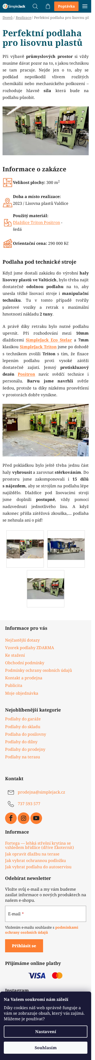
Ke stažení (15, 655)
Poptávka (66, 6)
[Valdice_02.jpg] (66, 541)
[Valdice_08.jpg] (25, 539)
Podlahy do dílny (21, 741)
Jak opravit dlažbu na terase (32, 854)
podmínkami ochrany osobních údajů (41, 930)
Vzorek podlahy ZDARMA (29, 647)
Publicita (13, 685)
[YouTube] (36, 818)
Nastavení (45, 1031)
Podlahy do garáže (23, 719)
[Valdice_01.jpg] (45, 580)
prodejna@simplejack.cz (41, 792)
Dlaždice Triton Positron (36, 222)
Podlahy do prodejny (25, 749)
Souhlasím (46, 1047)
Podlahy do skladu (22, 726)
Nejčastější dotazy (22, 640)
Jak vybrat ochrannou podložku (35, 860)
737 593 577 (29, 803)
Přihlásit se (24, 946)
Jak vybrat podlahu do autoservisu (38, 867)
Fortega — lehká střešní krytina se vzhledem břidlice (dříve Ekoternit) (39, 845)
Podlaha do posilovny (25, 734)
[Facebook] (11, 818)
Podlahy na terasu (22, 757)
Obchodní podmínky (24, 662)
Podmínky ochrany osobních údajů (38, 670)
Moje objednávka (21, 693)
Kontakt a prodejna (23, 678)
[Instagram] (23, 818)
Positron (26, 374)
